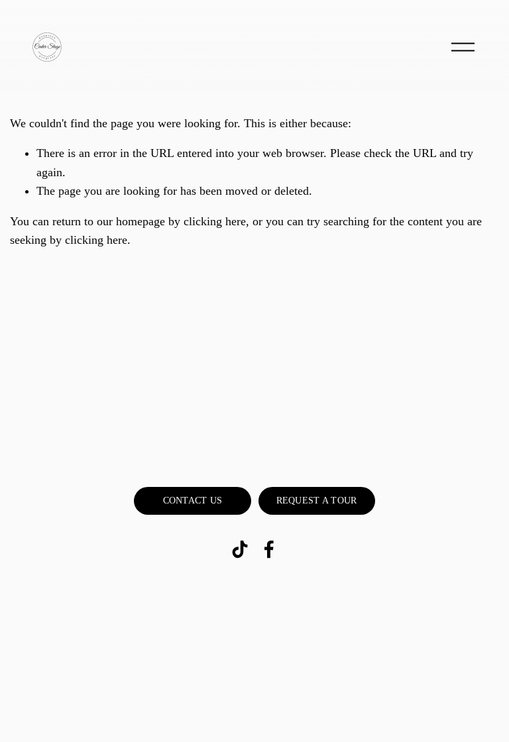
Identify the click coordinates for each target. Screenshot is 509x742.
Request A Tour (316, 500)
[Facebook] (269, 549)
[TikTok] (240, 549)
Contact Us (193, 500)
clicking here (215, 221)
